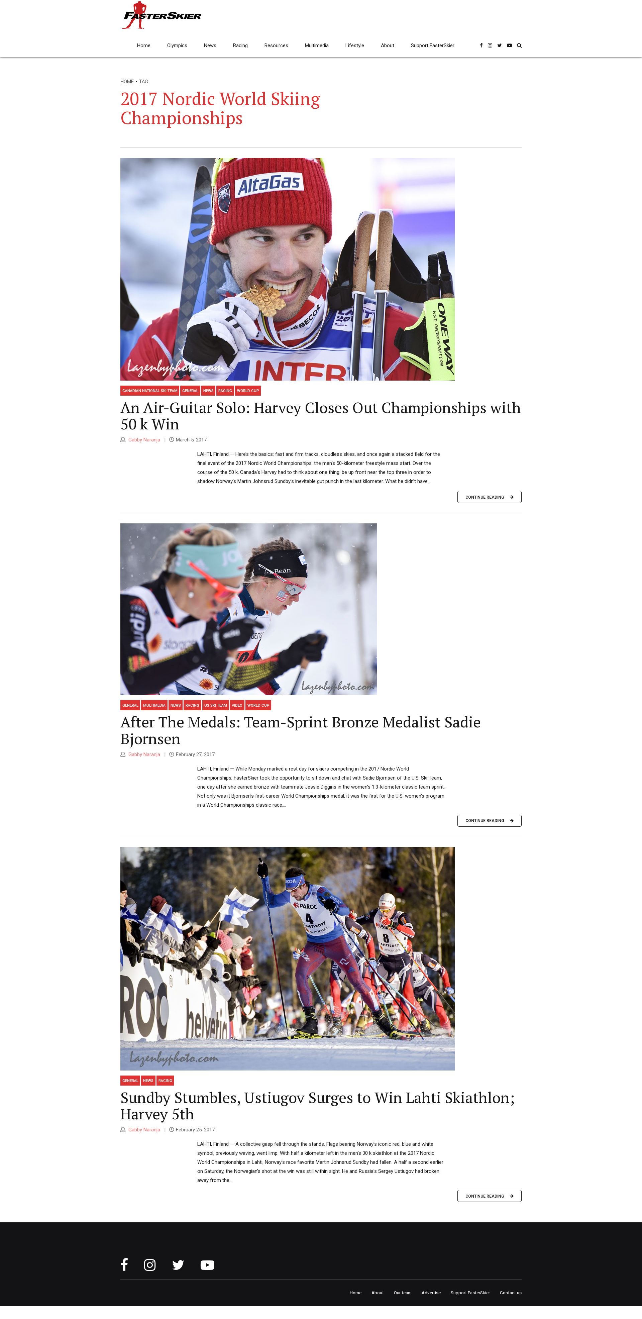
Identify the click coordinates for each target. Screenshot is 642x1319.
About (387, 45)
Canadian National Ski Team (150, 390)
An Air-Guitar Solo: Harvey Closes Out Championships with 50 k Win (320, 415)
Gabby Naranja (143, 440)
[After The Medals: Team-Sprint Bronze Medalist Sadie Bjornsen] (321, 609)
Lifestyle (354, 45)
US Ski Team (215, 705)
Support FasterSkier (432, 45)
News (210, 45)
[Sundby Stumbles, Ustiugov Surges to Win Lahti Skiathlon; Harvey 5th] (321, 959)
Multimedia (317, 45)
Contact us (511, 1292)
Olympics (177, 45)
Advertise (431, 1292)
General (190, 390)
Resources (276, 45)
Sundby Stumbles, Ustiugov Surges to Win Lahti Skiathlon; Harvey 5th (317, 1105)
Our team (403, 1292)
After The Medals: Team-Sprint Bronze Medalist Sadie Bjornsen (300, 730)
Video (237, 705)
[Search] (519, 45)
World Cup (248, 390)
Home (143, 45)
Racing (240, 45)
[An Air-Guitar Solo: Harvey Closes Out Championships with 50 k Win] (321, 269)
